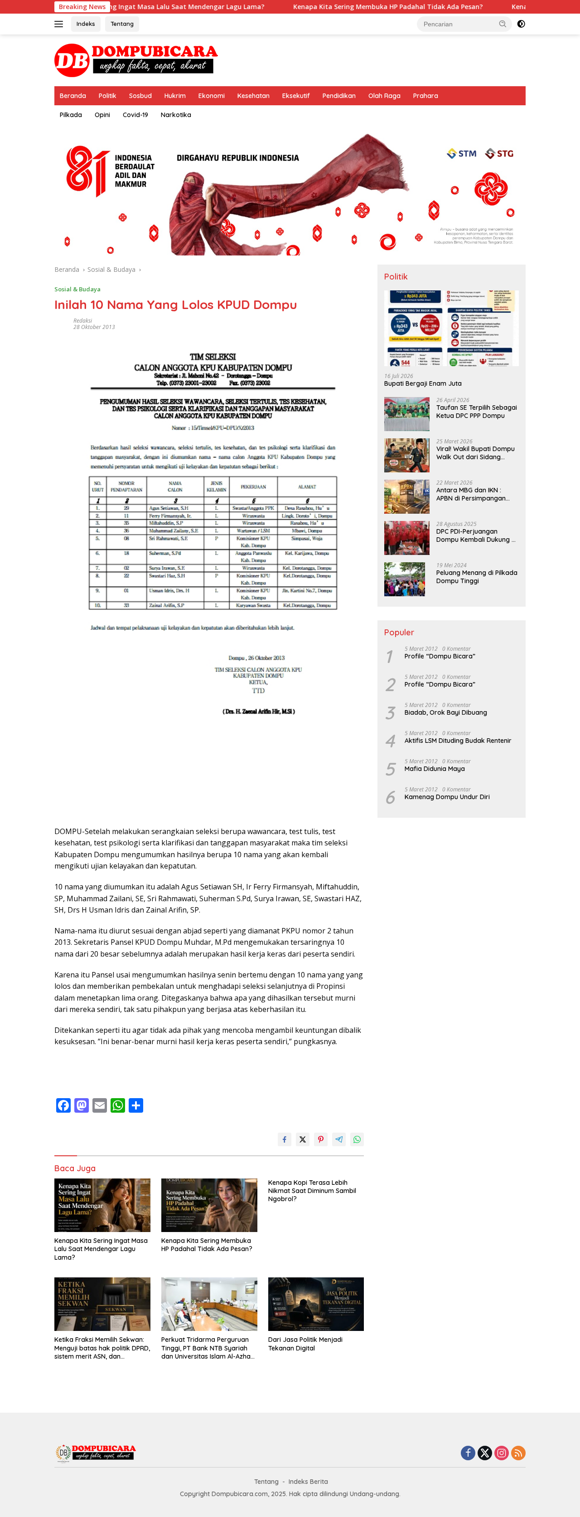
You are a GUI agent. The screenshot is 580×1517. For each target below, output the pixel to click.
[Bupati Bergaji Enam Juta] (451, 328)
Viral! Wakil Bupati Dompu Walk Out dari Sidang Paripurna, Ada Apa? (475, 453)
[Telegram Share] (339, 1139)
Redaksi (82, 320)
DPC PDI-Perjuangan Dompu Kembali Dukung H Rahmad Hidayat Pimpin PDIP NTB (476, 535)
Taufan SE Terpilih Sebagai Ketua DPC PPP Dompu (476, 411)
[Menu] (60, 24)
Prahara (425, 96)
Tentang (122, 23)
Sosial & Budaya (77, 289)
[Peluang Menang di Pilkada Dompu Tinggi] (404, 579)
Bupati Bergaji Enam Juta (423, 383)
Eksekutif (296, 96)
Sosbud (140, 96)
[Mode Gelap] (521, 24)
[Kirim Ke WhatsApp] (357, 1139)
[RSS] (518, 1454)
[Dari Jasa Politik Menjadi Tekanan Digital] (316, 1304)
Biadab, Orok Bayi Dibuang (446, 712)
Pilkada (71, 115)
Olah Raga (384, 96)
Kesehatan (253, 96)
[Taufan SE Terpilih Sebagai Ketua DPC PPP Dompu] (407, 414)
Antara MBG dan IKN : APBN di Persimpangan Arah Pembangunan (471, 494)
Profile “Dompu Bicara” (440, 656)
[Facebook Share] (284, 1139)
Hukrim (175, 96)
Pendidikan (339, 96)
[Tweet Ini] (302, 1139)
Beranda (73, 96)
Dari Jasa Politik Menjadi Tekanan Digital (305, 1343)
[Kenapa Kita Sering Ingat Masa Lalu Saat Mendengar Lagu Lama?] (102, 1205)
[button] (503, 23)
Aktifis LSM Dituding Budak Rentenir (458, 740)
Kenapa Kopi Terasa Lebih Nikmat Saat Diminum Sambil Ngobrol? (312, 1190)
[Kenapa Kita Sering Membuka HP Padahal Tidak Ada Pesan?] (209, 1205)
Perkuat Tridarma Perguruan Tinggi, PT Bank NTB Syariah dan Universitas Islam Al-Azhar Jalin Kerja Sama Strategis (207, 1347)
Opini (102, 115)
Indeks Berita (308, 1482)
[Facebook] (468, 1454)
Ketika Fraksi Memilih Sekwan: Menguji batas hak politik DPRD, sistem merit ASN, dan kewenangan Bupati (102, 1347)
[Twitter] (485, 1454)
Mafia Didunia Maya (435, 769)
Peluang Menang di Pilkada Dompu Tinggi (476, 577)
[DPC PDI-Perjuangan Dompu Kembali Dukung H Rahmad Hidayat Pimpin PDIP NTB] (407, 538)
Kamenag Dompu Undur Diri (447, 797)
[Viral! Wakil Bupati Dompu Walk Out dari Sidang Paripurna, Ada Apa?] (407, 455)
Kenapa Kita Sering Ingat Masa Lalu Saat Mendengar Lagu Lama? (114, 7)
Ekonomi (211, 96)
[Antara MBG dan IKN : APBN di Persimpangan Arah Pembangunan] (407, 497)
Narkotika (176, 115)
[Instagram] (501, 1454)
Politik (107, 96)
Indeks (86, 23)
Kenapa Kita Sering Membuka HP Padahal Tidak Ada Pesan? (341, 7)
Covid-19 (135, 115)
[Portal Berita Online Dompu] (136, 59)
